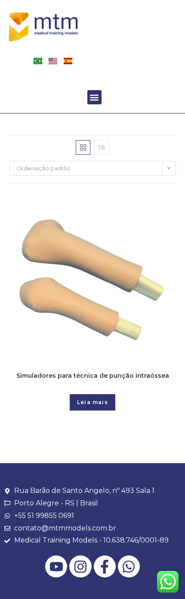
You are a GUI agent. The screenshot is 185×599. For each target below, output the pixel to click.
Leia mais (92, 402)
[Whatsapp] (129, 566)
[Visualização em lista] (102, 147)
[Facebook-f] (105, 566)
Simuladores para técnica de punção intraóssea (92, 375)
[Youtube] (56, 566)
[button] (94, 97)
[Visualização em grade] (83, 147)
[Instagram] (80, 566)
